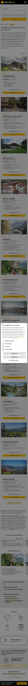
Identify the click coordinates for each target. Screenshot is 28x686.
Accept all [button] (14, 353)
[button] (14, 360)
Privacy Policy (21, 337)
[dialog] (14, 343)
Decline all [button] (14, 357)
